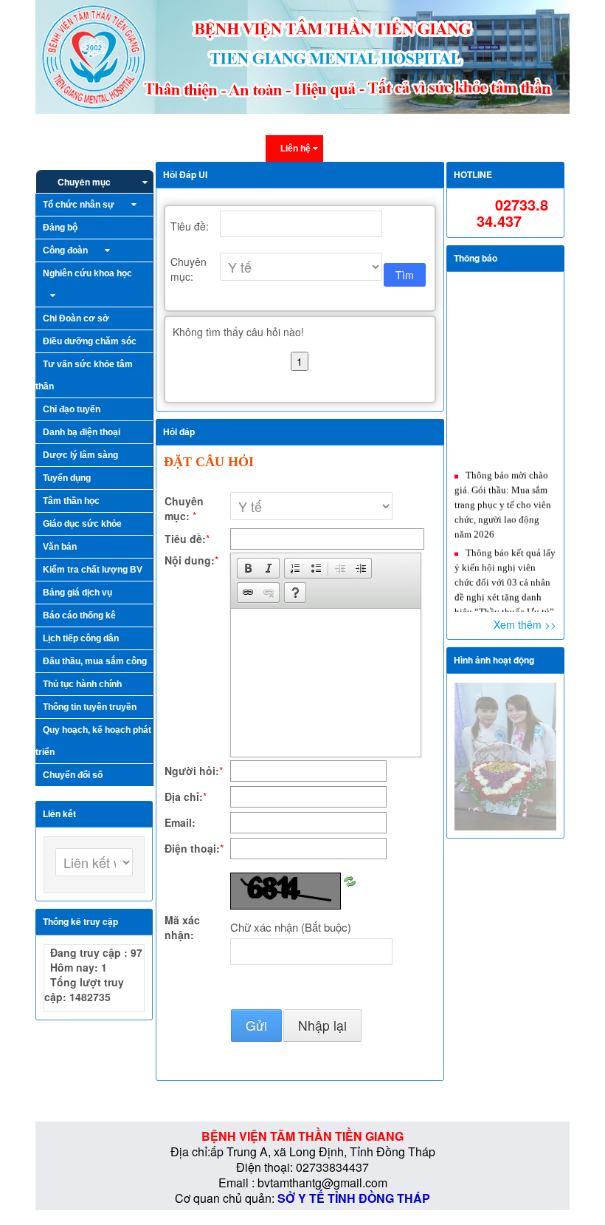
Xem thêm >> (525, 624)
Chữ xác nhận (290, 927)
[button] (248, 568)
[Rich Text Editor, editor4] (324, 683)
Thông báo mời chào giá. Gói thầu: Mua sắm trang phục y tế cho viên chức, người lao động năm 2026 (502, 494)
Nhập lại (322, 1025)
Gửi (256, 1025)
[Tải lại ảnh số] (350, 880)
